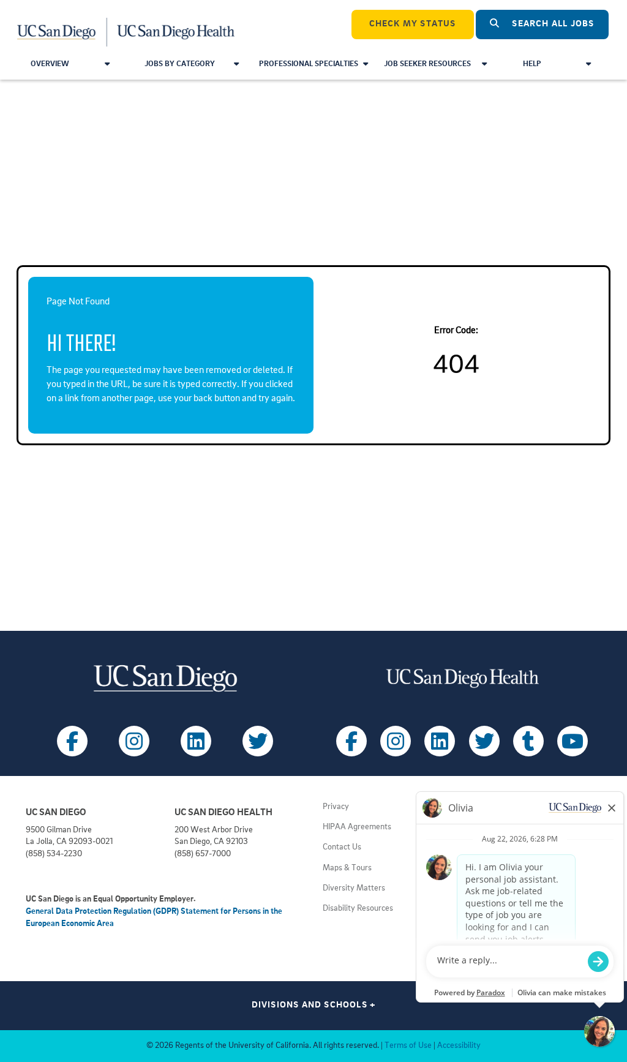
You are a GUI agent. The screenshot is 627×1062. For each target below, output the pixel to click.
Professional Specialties (308, 64)
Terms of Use (408, 1046)
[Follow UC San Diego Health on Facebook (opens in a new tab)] (351, 741)
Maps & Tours (347, 868)
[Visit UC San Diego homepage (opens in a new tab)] (165, 678)
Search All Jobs (551, 24)
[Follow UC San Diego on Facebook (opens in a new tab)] (72, 741)
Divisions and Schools (314, 1005)
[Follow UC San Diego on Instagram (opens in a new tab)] (134, 741)
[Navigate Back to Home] (126, 24)
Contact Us (342, 847)
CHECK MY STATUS (412, 24)
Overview (50, 64)
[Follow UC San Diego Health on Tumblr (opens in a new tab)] (528, 741)
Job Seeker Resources (427, 64)
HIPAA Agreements (357, 827)
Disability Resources (358, 909)
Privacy (336, 807)
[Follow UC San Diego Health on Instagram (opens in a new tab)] (395, 741)
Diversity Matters (354, 888)
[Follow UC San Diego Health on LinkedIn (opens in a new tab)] (439, 741)
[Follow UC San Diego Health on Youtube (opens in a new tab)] (572, 741)
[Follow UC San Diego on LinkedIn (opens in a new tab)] (196, 741)
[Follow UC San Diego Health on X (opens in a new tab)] (484, 741)
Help (532, 64)
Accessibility (459, 1046)
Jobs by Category (180, 64)
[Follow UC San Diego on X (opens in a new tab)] (257, 741)
